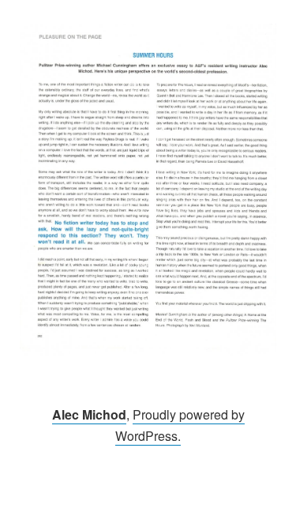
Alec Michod (89, 414)
